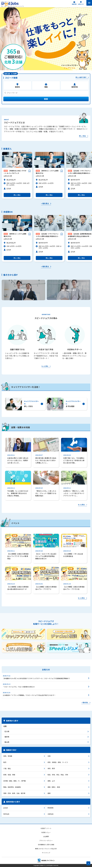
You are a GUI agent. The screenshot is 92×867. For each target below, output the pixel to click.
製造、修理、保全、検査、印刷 (58, 775)
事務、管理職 (7, 756)
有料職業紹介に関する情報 (46, 844)
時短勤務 (50, 808)
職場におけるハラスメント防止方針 (46, 849)
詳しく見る (82, 136)
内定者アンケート (46, 828)
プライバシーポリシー (46, 840)
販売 (4, 762)
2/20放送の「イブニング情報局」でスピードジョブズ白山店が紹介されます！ (29, 695)
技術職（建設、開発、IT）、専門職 (14, 781)
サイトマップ (46, 853)
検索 (46, 98)
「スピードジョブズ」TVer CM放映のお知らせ (19, 687)
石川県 (6, 731)
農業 (49, 793)
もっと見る (45, 366)
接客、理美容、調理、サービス (58, 762)
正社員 (5, 808)
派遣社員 (50, 814)
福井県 (6, 737)
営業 (49, 756)
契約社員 (6, 814)
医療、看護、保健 (9, 775)
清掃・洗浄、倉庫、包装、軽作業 (14, 793)
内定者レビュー (46, 832)
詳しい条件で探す (81, 77)
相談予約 (74, 4)
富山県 (6, 742)
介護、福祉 (7, 768)
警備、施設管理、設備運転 (12, 787)
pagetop (88, 863)
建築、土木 (51, 781)
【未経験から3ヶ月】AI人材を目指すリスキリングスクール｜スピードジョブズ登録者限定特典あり (36, 678)
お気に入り (81, 4)
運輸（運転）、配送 (54, 787)
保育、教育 (51, 768)
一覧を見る (45, 204)
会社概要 (46, 836)
